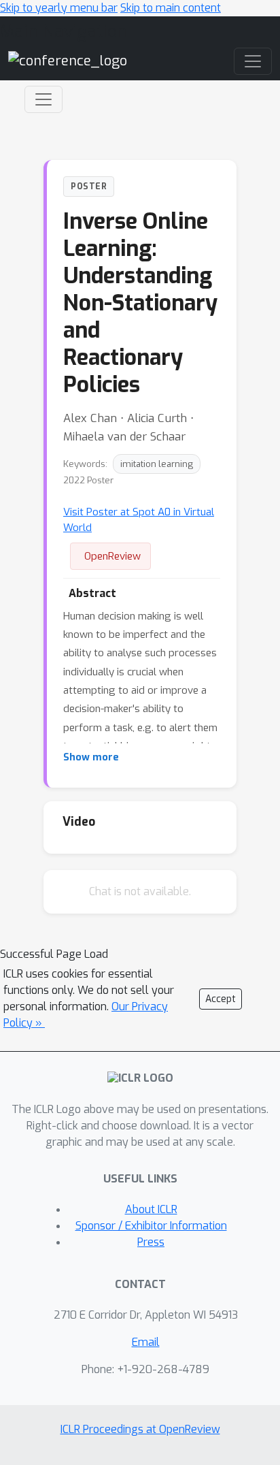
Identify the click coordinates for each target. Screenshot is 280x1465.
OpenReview (112, 556)
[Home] (67, 61)
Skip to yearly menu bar (59, 8)
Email (146, 1342)
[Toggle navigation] (43, 99)
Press (150, 1242)
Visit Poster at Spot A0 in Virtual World (138, 519)
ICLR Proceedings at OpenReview (140, 1429)
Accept (220, 999)
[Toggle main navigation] (253, 61)
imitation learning (156, 464)
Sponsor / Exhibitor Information (151, 1226)
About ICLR (151, 1209)
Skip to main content (170, 8)
